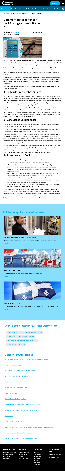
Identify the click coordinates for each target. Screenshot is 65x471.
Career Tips (14, 9)
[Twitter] (49, 458)
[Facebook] (51, 458)
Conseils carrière (8, 454)
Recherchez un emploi (9, 452)
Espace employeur (24, 452)
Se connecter (55, 3)
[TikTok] (56, 458)
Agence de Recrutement (37, 463)
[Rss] (58, 458)
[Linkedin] (53, 458)
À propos (36, 452)
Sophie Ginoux (14, 32)
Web (51, 9)
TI (19, 9)
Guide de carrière (5, 9)
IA (54, 9)
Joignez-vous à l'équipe (38, 459)
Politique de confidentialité (38, 455)
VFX (47, 9)
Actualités (6, 13)
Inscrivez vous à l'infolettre (7, 457)
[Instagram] (54, 458)
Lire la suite (6, 243)
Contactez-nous (23, 458)
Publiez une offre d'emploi (23, 455)
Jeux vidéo (41, 9)
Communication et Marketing (29, 9)
